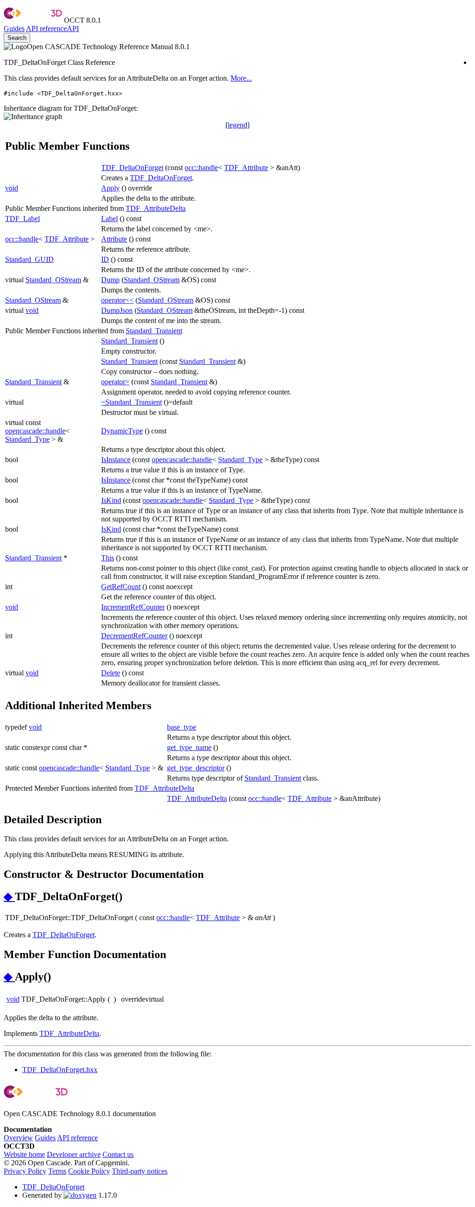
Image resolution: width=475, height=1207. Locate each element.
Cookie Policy (89, 1171)
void (11, 188)
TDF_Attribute (246, 168)
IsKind (111, 500)
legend (237, 125)
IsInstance (115, 460)
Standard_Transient (154, 331)
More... (241, 78)
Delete (110, 673)
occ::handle (201, 168)
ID (105, 259)
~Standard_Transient (131, 402)
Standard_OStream (53, 280)
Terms (57, 1171)
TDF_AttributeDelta (156, 208)
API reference (77, 1138)
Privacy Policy (25, 1171)
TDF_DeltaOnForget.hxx (59, 1070)
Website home (24, 1154)
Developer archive (74, 1154)
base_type (181, 727)
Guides (14, 28)
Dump (110, 280)
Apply (110, 188)
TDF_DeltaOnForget (132, 168)
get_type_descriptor (196, 768)
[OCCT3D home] (33, 20)
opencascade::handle (35, 431)
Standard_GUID (29, 259)
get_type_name (189, 747)
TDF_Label (22, 218)
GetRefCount (121, 587)
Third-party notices (139, 1171)
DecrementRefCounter (134, 636)
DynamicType (122, 431)
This (107, 558)
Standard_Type (27, 439)
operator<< (117, 300)
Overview (18, 1138)
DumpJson (117, 310)
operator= (115, 382)
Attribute (114, 239)
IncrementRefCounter (133, 607)
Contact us (118, 1154)
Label (109, 218)
